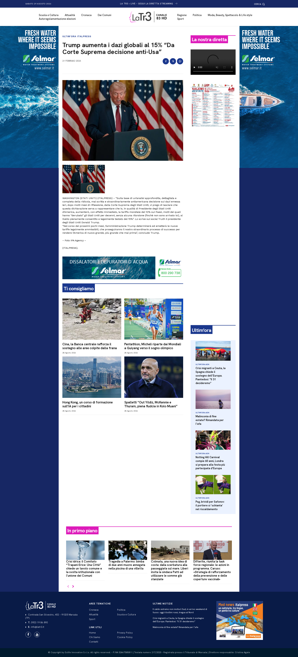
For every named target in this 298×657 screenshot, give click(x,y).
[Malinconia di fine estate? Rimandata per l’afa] (213, 399)
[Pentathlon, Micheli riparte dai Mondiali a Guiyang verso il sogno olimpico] (153, 319)
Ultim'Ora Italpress (76, 36)
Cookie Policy (125, 637)
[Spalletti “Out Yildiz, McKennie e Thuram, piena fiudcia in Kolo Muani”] (153, 377)
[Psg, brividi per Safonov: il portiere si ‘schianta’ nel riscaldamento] (213, 484)
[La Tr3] (150, 16)
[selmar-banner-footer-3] (122, 281)
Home (92, 632)
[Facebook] (166, 61)
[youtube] (37, 634)
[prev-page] (68, 587)
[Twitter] (173, 61)
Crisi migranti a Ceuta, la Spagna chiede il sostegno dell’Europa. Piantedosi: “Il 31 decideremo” (211, 375)
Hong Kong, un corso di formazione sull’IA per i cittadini (87, 404)
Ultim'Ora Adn (202, 364)
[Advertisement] (213, 178)
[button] (260, 4)
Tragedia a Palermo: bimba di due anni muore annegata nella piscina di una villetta (126, 565)
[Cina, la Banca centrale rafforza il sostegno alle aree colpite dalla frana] (91, 319)
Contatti (93, 641)
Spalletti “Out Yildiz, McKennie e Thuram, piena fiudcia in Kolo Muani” (151, 404)
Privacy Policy (125, 632)
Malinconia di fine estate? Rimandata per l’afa (210, 420)
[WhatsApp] (180, 61)
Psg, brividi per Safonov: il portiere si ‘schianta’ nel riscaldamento (210, 505)
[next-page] (73, 587)
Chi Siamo (94, 637)
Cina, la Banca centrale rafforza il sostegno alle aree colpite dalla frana (89, 346)
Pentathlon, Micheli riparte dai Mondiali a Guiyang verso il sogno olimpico (152, 346)
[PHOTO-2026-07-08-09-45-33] (213, 129)
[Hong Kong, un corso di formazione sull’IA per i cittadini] (91, 377)
